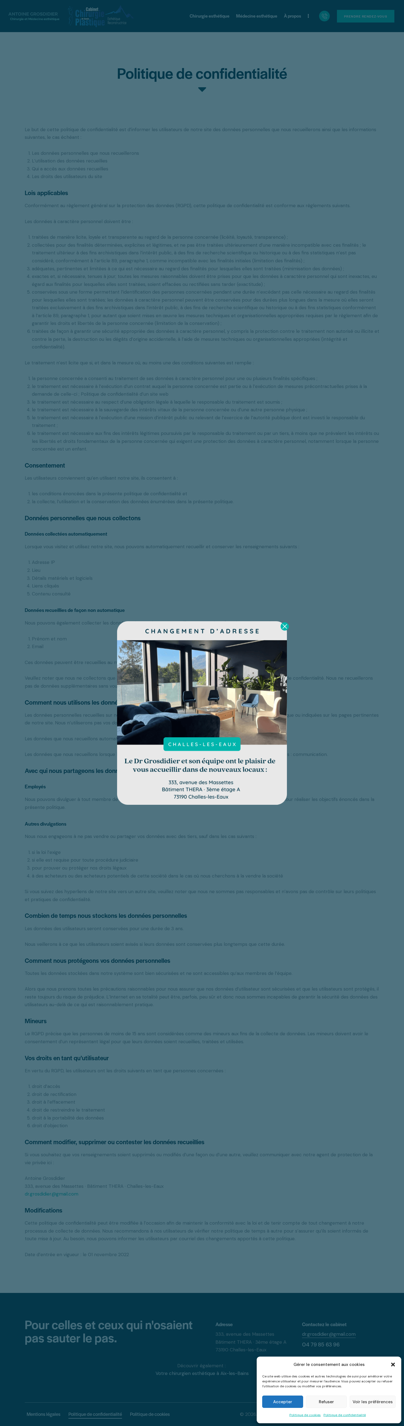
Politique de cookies (305, 1415)
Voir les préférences (373, 1402)
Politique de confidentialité (344, 1415)
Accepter (282, 1402)
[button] (393, 1364)
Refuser (326, 1402)
